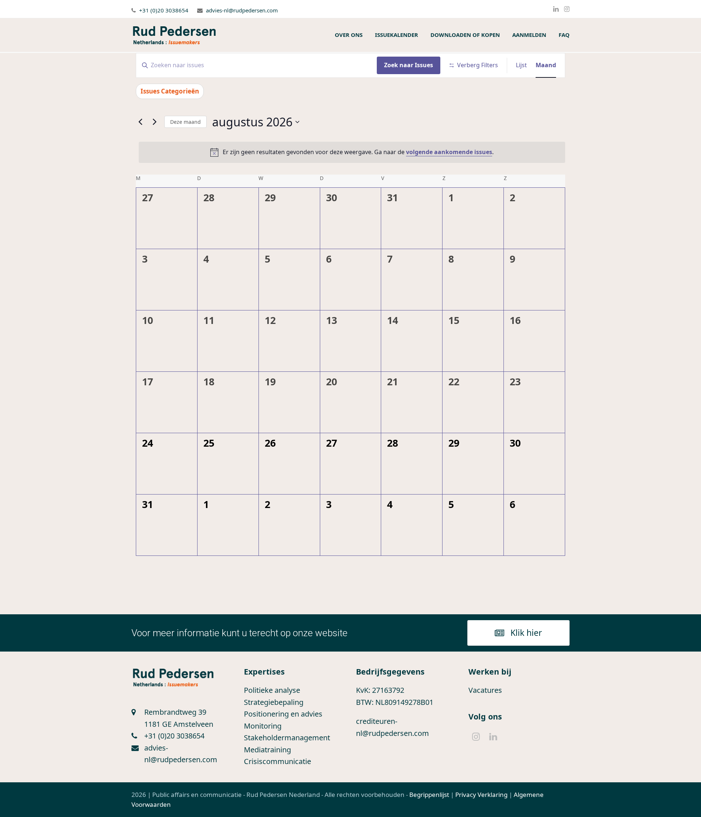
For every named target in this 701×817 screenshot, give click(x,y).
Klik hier (526, 632)
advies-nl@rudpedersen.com (242, 10)
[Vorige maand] (140, 122)
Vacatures (485, 690)
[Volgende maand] (154, 122)
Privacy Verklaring (481, 794)
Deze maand (185, 121)
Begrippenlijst (429, 794)
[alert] (352, 152)
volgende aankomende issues (449, 152)
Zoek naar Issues (408, 65)
